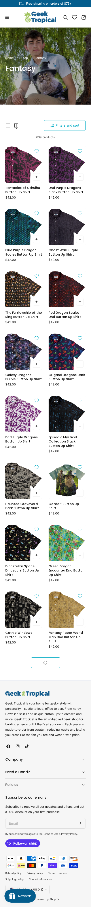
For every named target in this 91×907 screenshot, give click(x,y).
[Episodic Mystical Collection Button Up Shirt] (23, 867)
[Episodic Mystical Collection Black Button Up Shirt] (67, 413)
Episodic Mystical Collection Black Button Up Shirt (63, 441)
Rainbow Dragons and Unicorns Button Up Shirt (67, 828)
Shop (24, 58)
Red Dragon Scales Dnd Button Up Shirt (65, 315)
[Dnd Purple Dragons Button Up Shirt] (23, 413)
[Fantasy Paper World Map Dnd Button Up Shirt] (67, 609)
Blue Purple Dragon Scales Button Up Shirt (23, 252)
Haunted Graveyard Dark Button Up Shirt (22, 506)
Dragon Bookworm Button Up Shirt (64, 764)
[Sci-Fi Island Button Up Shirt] (23, 738)
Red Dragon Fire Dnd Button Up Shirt (65, 893)
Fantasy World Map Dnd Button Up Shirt (21, 701)
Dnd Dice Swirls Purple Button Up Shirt (67, 701)
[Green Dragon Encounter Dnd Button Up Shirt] (67, 542)
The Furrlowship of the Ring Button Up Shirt (23, 315)
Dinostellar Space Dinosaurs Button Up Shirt (22, 570)
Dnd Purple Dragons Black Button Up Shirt (66, 190)
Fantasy (40, 58)
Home (9, 58)
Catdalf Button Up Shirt (64, 506)
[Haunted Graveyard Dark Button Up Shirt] (23, 480)
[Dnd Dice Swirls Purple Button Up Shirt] (67, 675)
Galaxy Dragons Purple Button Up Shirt (23, 377)
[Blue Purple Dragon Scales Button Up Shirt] (23, 226)
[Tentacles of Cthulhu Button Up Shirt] (23, 164)
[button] (7, 17)
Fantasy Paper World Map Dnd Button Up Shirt (66, 637)
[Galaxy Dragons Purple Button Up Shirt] (23, 351)
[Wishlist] (74, 17)
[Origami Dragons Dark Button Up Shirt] (67, 351)
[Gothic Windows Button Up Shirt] (23, 609)
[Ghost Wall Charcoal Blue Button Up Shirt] (23, 800)
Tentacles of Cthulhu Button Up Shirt (22, 190)
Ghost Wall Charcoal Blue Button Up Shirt (22, 826)
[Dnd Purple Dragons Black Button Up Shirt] (67, 164)
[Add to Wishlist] (36, 151)
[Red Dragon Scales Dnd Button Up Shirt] (67, 289)
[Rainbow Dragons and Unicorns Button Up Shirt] (67, 800)
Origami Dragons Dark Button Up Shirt (67, 377)
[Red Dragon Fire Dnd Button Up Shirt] (67, 867)
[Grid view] (8, 125)
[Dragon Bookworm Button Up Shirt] (67, 738)
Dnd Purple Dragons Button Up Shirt (21, 439)
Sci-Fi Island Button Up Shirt (21, 764)
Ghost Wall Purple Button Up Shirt (63, 252)
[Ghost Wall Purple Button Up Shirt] (67, 226)
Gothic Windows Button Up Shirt (18, 635)
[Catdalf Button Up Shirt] (67, 480)
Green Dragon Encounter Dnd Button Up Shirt (67, 570)
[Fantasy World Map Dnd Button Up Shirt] (23, 675)
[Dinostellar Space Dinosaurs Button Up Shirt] (23, 542)
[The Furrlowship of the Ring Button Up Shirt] (23, 289)
